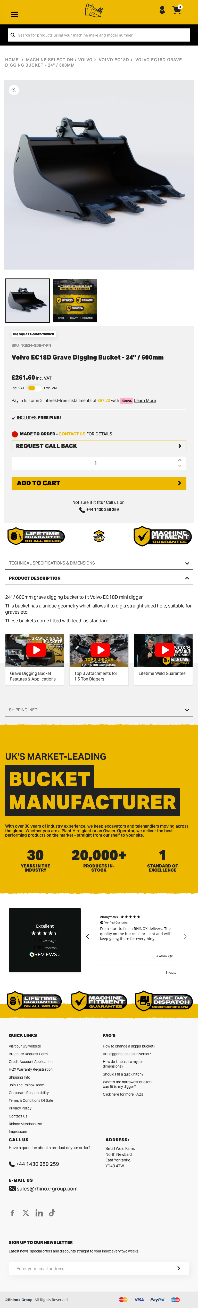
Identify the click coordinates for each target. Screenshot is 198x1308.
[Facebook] (12, 1212)
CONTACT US (72, 434)
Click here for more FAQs (123, 1094)
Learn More (145, 400)
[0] (177, 14)
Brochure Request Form (28, 1054)
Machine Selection (49, 59)
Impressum (18, 1131)
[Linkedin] (39, 1212)
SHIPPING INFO (23, 710)
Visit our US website (25, 1046)
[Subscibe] (172, 1268)
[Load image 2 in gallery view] (75, 300)
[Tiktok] (52, 1212)
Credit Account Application (31, 1061)
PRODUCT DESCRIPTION (35, 578)
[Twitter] (25, 1212)
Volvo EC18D (114, 59)
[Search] (13, 35)
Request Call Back (46, 446)
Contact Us (18, 1116)
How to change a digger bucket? (129, 1046)
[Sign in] (162, 10)
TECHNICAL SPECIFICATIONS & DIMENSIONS (52, 563)
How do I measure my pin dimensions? (123, 1064)
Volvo (85, 59)
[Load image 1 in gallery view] (28, 300)
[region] (136, 936)
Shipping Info (19, 1077)
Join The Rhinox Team (26, 1085)
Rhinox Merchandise (25, 1124)
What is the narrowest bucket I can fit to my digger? (127, 1084)
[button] (88, 936)
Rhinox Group (20, 1299)
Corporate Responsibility (29, 1092)
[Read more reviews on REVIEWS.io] (44, 954)
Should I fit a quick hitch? (123, 1074)
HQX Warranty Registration (31, 1069)
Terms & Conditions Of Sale (31, 1100)
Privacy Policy (20, 1108)
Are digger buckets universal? (127, 1054)
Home (12, 59)
